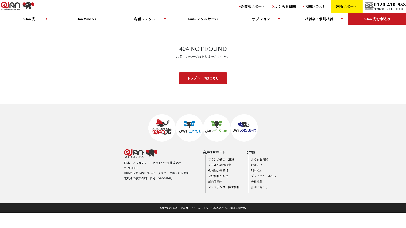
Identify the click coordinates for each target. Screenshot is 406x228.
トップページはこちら (203, 78)
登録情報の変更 (218, 176)
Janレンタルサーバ (203, 19)
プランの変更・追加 (221, 159)
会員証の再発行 (218, 170)
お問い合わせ (315, 6)
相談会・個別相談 (319, 19)
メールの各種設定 (219, 165)
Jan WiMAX (87, 19)
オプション (261, 19)
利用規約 (256, 170)
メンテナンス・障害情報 (224, 187)
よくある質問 (285, 6)
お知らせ (256, 165)
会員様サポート (252, 6)
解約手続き (215, 181)
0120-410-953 (390, 4)
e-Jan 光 (29, 19)
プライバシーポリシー (265, 176)
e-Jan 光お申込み (377, 19)
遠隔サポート (346, 6)
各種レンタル (145, 19)
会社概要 (256, 181)
